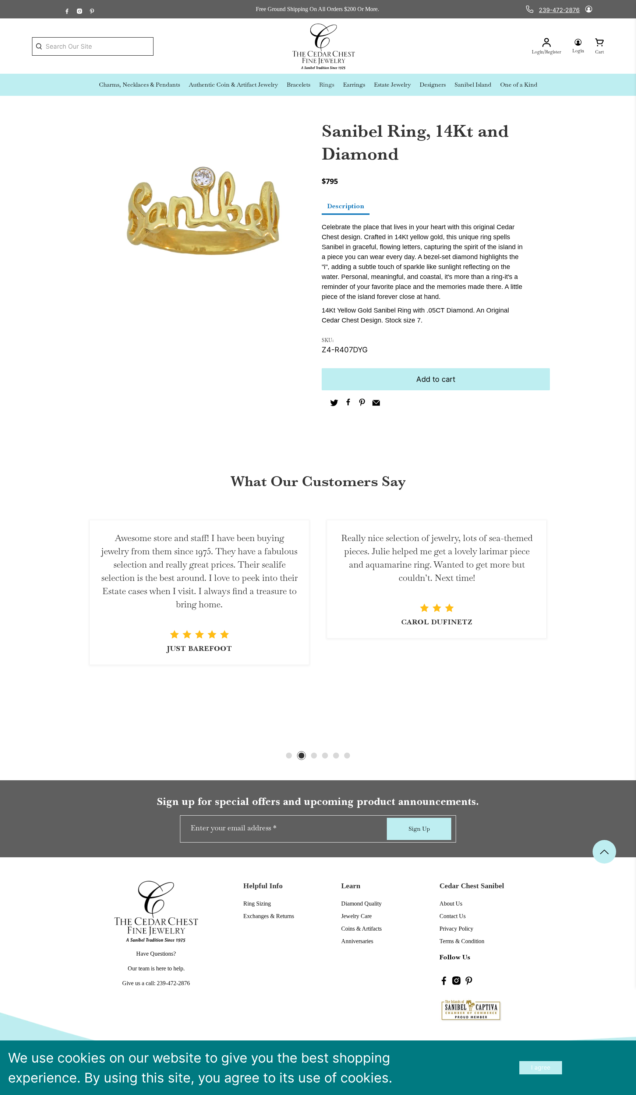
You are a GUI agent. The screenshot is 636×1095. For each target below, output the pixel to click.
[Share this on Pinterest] (362, 404)
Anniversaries (357, 941)
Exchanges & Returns (268, 916)
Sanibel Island (473, 84)
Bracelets (298, 84)
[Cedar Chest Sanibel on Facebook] (67, 9)
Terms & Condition (461, 941)
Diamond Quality (361, 903)
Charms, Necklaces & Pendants (139, 84)
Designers (433, 84)
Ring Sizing (257, 903)
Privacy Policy (456, 928)
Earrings (354, 84)
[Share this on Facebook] (348, 404)
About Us (450, 903)
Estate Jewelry (392, 84)
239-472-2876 (559, 10)
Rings (326, 84)
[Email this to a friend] (376, 404)
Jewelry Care (356, 916)
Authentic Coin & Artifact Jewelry (233, 84)
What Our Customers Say (318, 481)
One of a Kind (518, 84)
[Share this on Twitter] (334, 404)
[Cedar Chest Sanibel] (323, 46)
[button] (288, 755)
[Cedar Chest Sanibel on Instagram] (79, 9)
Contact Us (452, 916)
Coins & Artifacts (361, 928)
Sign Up (419, 829)
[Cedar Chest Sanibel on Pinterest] (92, 9)
